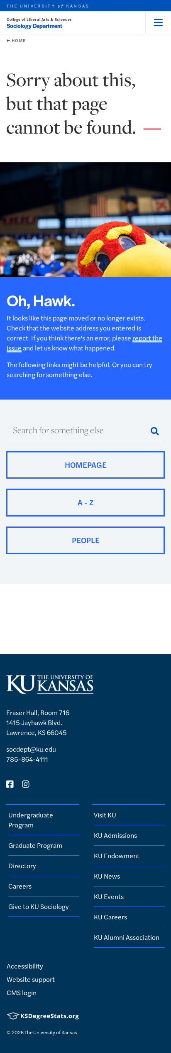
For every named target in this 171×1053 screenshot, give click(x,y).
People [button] (86, 540)
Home (18, 40)
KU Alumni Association (126, 937)
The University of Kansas (50, 1032)
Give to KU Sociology (38, 906)
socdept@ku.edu (31, 749)
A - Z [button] (86, 502)
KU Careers (110, 916)
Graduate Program (35, 845)
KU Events (109, 896)
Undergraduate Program (30, 819)
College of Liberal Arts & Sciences (39, 19)
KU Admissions (115, 835)
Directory (22, 865)
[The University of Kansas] (49, 690)
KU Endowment (116, 855)
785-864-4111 (27, 759)
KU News (107, 876)
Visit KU (105, 815)
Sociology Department (34, 26)
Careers (20, 886)
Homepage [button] (86, 464)
